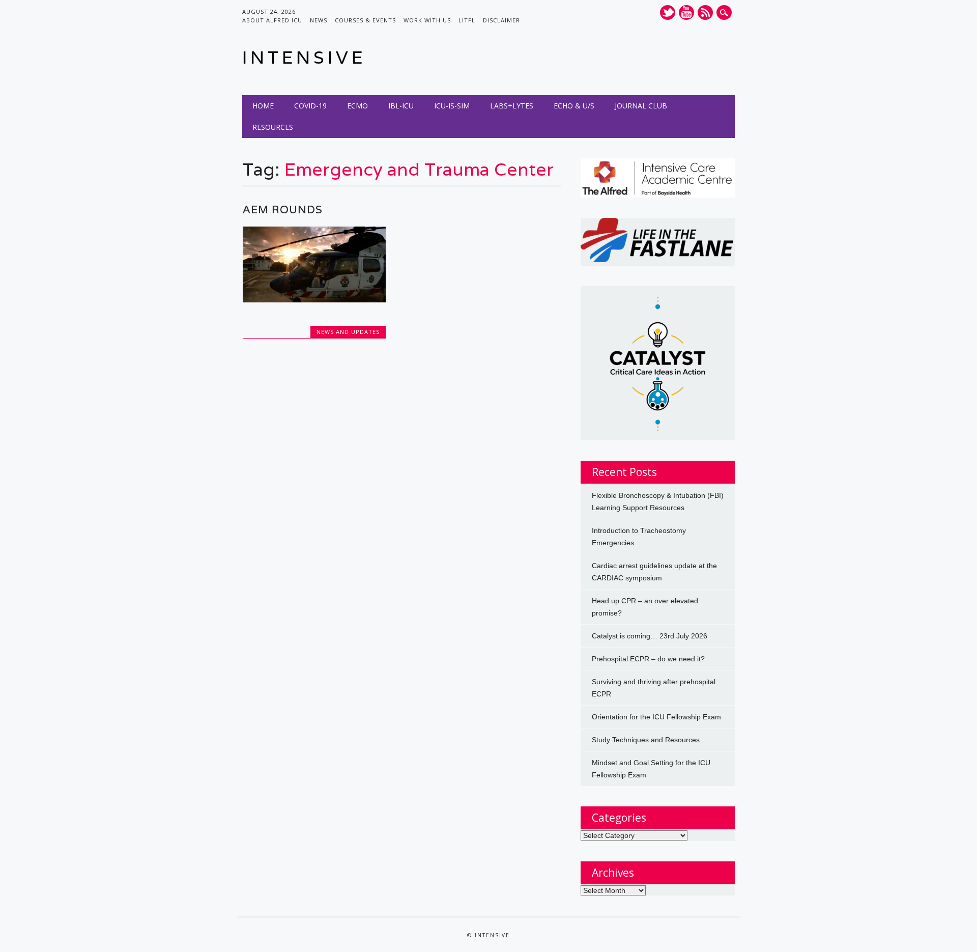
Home (263, 105)
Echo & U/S (574, 105)
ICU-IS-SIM (452, 105)
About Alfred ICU (272, 20)
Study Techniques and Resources (646, 740)
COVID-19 (310, 105)
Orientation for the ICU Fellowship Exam (656, 717)
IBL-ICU (401, 105)
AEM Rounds (283, 209)
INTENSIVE (304, 57)
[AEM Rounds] (314, 300)
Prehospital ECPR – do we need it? (648, 659)
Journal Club (641, 105)
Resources (272, 127)
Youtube (686, 12)
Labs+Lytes (511, 105)
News (318, 20)
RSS (705, 12)
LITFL (466, 20)
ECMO (357, 105)
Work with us (427, 20)
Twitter (667, 12)
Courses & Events (365, 20)
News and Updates (348, 331)
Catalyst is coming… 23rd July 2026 (649, 636)
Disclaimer (501, 20)
